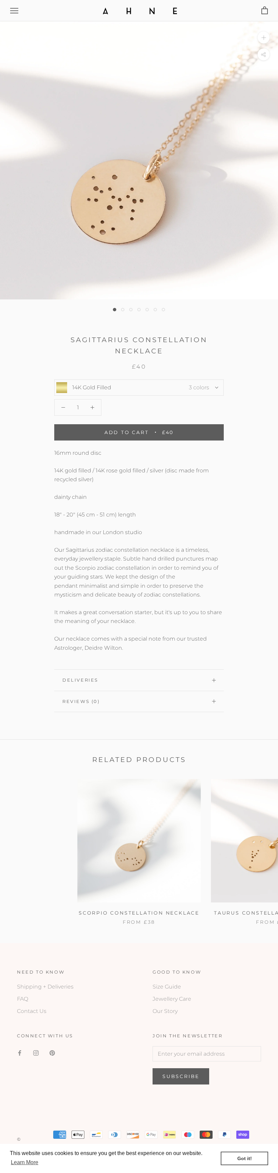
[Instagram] (36, 1052)
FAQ (22, 999)
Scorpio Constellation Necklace (139, 913)
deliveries (80, 680)
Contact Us (31, 1011)
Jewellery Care (172, 999)
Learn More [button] (24, 1162)
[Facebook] (19, 1052)
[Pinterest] (52, 1052)
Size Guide (167, 986)
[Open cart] (264, 11)
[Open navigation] (14, 11)
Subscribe (180, 1076)
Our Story (165, 1011)
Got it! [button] (244, 1158)
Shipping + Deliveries (45, 986)
